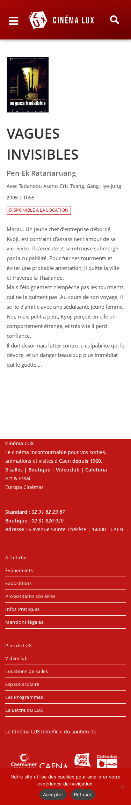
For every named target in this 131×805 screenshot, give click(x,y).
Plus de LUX (18, 645)
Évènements (19, 570)
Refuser (83, 794)
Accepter (53, 794)
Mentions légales (24, 622)
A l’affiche (16, 557)
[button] (114, 20)
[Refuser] (122, 786)
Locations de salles (26, 671)
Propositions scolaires (30, 596)
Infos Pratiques (22, 609)
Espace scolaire (22, 684)
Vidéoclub (16, 658)
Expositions (18, 583)
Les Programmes (24, 697)
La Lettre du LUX (24, 710)
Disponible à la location (38, 210)
